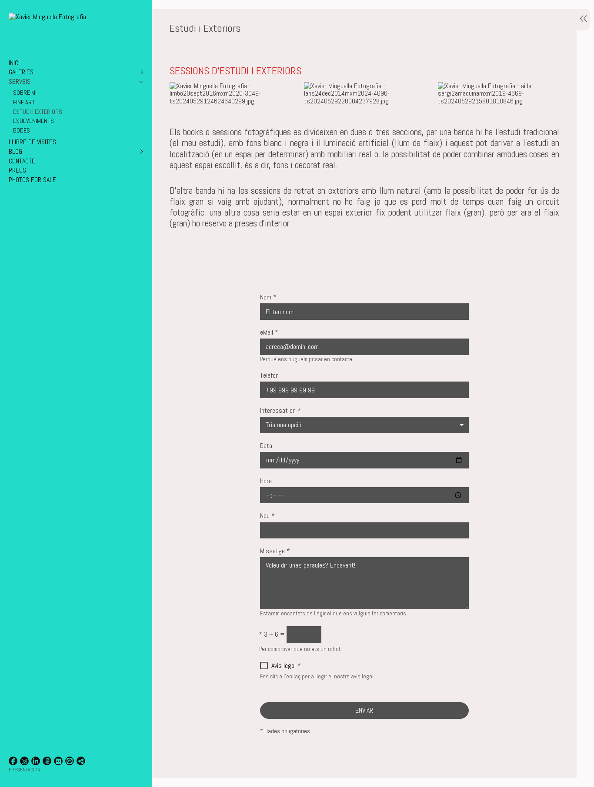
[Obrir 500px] (47, 761)
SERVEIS (19, 81)
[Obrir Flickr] (58, 761)
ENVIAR (364, 710)
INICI (14, 62)
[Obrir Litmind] (69, 761)
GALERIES (21, 71)
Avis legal (283, 665)
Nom (268, 297)
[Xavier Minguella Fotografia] (47, 16)
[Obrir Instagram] (24, 761)
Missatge (275, 551)
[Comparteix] (81, 761)
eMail (269, 333)
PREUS (17, 170)
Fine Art (24, 102)
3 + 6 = (272, 635)
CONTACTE (22, 161)
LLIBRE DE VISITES (32, 141)
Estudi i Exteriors (37, 112)
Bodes (21, 130)
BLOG (15, 151)
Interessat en (280, 411)
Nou (267, 516)
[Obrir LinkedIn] (35, 761)
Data (266, 446)
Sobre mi (25, 92)
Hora (266, 481)
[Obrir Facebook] (13, 761)
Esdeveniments (33, 121)
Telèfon (269, 376)
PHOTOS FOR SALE (32, 179)
